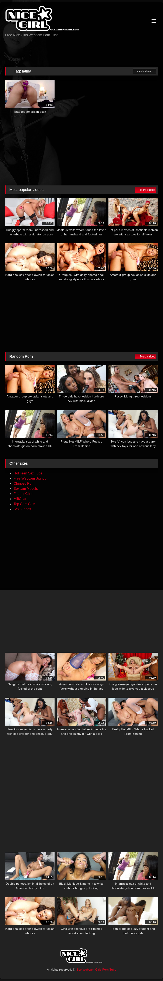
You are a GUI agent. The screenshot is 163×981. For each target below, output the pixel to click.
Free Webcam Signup (30, 478)
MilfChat (20, 499)
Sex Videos (22, 509)
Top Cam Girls (24, 504)
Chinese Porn (24, 483)
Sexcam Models (26, 488)
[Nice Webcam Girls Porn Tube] (81, 19)
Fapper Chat (23, 493)
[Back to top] (150, 968)
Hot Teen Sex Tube (28, 473)
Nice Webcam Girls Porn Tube (96, 969)
